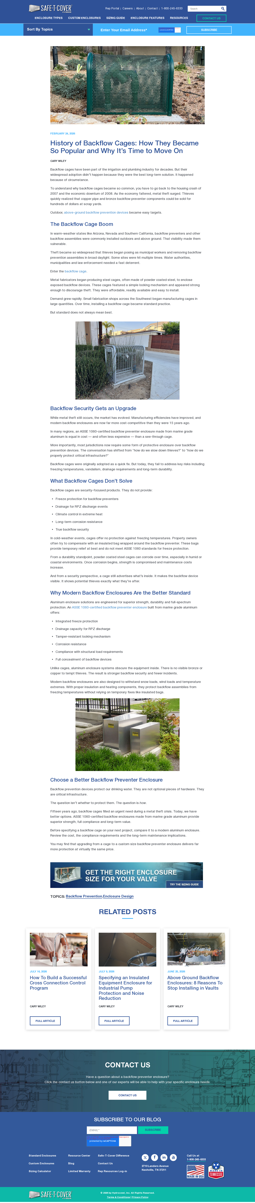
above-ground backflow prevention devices (96, 212)
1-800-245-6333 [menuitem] (171, 8)
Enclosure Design (118, 896)
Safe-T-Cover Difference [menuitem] (113, 1156)
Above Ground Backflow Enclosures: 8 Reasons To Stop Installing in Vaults (195, 983)
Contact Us (211, 18)
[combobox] (207, 9)
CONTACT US (127, 1095)
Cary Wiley (58, 161)
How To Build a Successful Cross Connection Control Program (58, 983)
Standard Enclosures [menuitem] (42, 1156)
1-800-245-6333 (196, 1159)
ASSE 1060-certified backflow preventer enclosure (109, 607)
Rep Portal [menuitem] (112, 8)
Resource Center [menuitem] (79, 1156)
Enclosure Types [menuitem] (49, 18)
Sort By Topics (40, 29)
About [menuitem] (140, 8)
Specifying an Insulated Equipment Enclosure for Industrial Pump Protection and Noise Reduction (125, 988)
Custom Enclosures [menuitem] (84, 18)
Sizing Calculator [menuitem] (40, 1171)
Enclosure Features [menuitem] (147, 18)
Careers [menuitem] (127, 8)
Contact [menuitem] (152, 8)
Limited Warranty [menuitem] (79, 1171)
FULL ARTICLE (45, 1020)
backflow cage (75, 271)
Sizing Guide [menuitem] (115, 18)
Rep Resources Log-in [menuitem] (112, 1171)
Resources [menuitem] (179, 18)
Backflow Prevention (84, 896)
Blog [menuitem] (71, 1163)
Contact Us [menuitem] (105, 1163)
